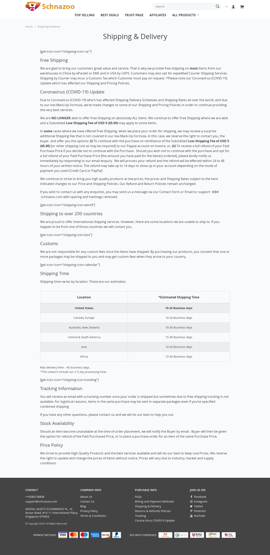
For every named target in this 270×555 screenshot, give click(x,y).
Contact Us (87, 501)
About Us (86, 497)
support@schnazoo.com (41, 501)
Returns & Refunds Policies (153, 511)
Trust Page (134, 15)
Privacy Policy (89, 511)
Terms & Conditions (93, 516)
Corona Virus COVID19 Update (155, 520)
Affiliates (157, 15)
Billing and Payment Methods (154, 501)
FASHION (178, 19)
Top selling (85, 15)
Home (29, 26)
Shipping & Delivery (148, 506)
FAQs (138, 497)
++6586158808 (34, 497)
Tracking (140, 516)
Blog (83, 506)
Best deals (110, 15)
